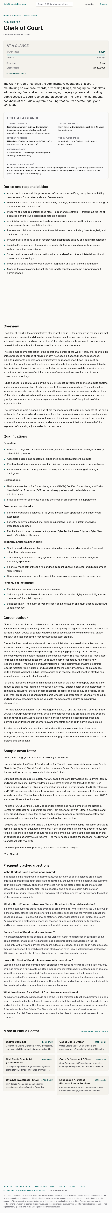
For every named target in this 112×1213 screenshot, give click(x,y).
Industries (90, 4)
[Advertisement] (56, 297)
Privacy (73, 1186)
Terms (82, 1186)
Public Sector (30, 15)
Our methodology (23, 1186)
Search (53, 1186)
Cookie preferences (58, 1190)
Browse (103, 4)
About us (8, 1186)
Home (6, 15)
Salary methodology (17, 73)
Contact (63, 1186)
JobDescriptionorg (15, 4)
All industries (41, 1186)
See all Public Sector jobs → (94, 1031)
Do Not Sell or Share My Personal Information (25, 1190)
